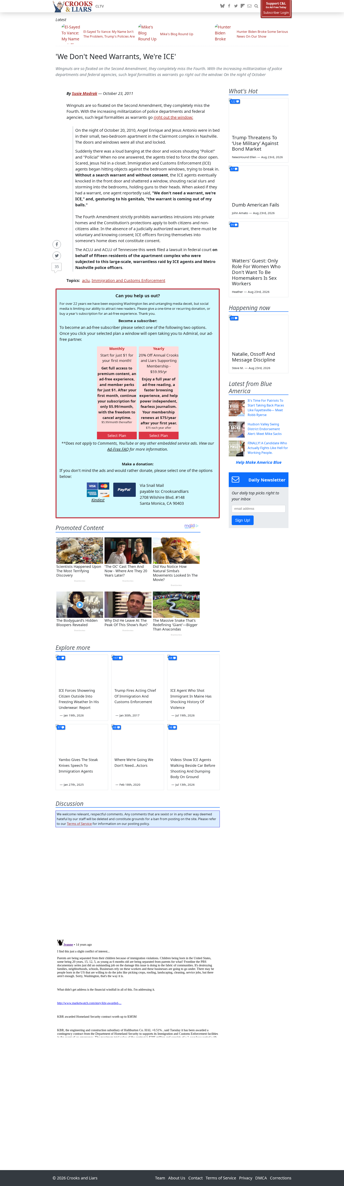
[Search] (256, 6)
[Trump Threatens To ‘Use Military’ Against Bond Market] (258, 115)
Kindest (98, 500)
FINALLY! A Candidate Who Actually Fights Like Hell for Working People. (268, 448)
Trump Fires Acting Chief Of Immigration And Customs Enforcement (135, 696)
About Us (176, 1178)
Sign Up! (242, 520)
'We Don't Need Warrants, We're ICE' (116, 56)
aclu (86, 280)
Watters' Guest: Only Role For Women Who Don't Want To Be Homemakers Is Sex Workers (256, 272)
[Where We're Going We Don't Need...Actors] (137, 739)
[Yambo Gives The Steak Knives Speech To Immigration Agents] (82, 739)
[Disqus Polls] (137, 882)
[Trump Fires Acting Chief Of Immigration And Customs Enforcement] (137, 669)
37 (59, 727)
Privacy (245, 1178)
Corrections (280, 1178)
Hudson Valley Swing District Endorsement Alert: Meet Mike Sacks (265, 429)
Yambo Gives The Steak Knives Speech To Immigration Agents (78, 765)
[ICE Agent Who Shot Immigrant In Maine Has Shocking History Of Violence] (193, 669)
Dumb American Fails (255, 204)
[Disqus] (138, 987)
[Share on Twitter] (57, 255)
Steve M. (238, 368)
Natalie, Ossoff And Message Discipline (253, 357)
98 (170, 727)
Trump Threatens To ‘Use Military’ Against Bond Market (255, 143)
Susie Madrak (84, 93)
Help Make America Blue (258, 462)
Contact (195, 1178)
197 (115, 658)
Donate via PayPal (124, 489)
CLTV (99, 6)
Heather (237, 292)
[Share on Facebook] (57, 244)
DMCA (261, 1178)
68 (170, 658)
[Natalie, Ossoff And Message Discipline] (258, 331)
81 (59, 658)
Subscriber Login (276, 13)
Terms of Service (79, 824)
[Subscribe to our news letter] (249, 6)
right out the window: (173, 117)
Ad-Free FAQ (118, 449)
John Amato (240, 213)
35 (57, 266)
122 (233, 101)
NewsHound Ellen (244, 157)
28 (232, 318)
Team (160, 1178)
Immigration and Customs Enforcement (128, 280)
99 (232, 225)
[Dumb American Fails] (258, 182)
